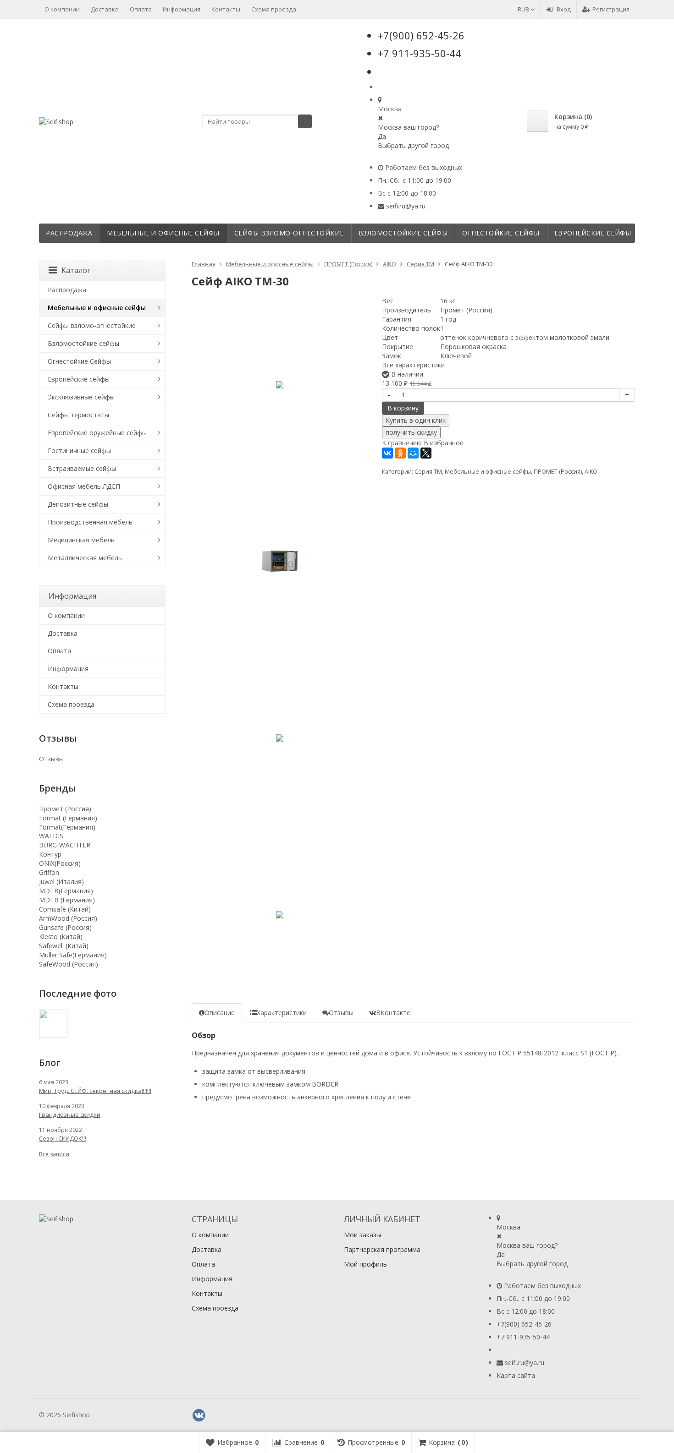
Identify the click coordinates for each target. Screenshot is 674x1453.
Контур (50, 854)
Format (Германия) (68, 818)
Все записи (54, 1154)
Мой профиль (365, 1264)
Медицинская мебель (81, 539)
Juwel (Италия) (61, 881)
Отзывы (51, 758)
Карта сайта (516, 1375)
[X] (425, 453)
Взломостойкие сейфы (403, 233)
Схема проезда (273, 9)
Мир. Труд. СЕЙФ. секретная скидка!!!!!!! (95, 1091)
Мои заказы (362, 1234)
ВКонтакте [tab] (393, 1012)
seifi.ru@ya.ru (405, 206)
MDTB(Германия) (66, 890)
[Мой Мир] (413, 453)
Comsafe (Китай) (65, 909)
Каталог (75, 270)
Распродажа (69, 233)
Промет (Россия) (65, 808)
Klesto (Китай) (61, 936)
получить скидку (411, 432)
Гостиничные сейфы (79, 450)
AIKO (591, 471)
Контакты (225, 9)
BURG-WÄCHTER (64, 845)
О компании (62, 9)
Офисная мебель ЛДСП (84, 486)
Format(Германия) (67, 827)
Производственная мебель (90, 522)
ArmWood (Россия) (68, 918)
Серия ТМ (428, 471)
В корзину (403, 408)
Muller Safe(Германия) (73, 954)
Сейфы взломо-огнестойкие (289, 233)
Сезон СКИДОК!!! (62, 1138)
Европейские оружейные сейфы (97, 432)
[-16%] (280, 384)
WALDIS (51, 835)
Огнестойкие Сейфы (501, 233)
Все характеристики (413, 365)
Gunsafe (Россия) (65, 927)
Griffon (49, 872)
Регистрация (611, 9)
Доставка (105, 9)
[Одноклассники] (400, 453)
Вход (564, 9)
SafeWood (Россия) (68, 964)
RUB (524, 9)
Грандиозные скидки (69, 1114)
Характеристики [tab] (282, 1012)
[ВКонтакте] (387, 453)
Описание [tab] (219, 1012)
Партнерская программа (382, 1249)
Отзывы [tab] (341, 1012)
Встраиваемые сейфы (82, 468)
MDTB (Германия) (67, 900)
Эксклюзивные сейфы (81, 397)
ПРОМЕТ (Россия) (558, 471)
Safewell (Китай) (63, 945)
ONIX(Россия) (60, 863)
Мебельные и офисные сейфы (163, 233)
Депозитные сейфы (78, 504)
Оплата (141, 9)
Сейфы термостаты (78, 414)
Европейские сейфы (592, 233)
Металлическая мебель (85, 557)
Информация (181, 9)
